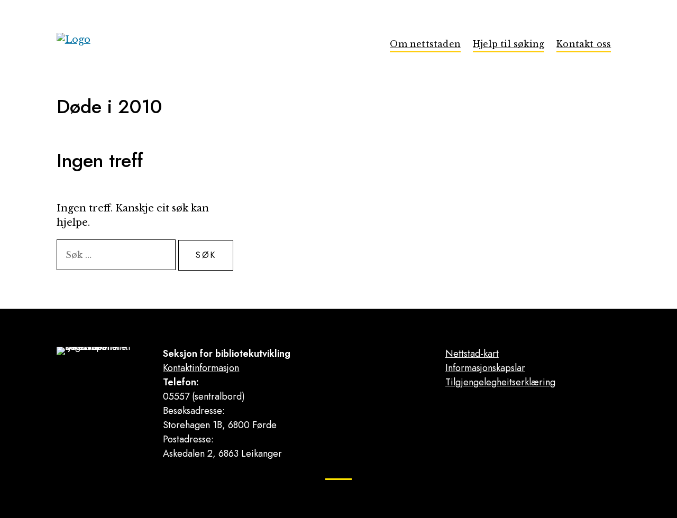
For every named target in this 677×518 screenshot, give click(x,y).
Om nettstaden (425, 44)
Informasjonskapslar (485, 368)
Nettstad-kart (472, 353)
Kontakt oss (583, 44)
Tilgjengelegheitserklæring (500, 382)
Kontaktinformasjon (201, 368)
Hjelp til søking (508, 44)
